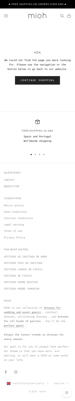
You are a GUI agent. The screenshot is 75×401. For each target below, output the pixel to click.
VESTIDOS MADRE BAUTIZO (21, 282)
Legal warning (14, 224)
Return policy (14, 205)
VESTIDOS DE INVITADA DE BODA (25, 256)
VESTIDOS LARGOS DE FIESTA (23, 269)
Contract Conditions (18, 218)
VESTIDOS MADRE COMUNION (21, 288)
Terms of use (13, 231)
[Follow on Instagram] (16, 372)
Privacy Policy (14, 237)
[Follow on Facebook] (6, 372)
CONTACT (9, 180)
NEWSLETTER (11, 186)
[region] (37, 134)
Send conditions (15, 211)
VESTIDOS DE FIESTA (18, 275)
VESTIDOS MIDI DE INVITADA (23, 263)
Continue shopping (37, 80)
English (59, 383)
